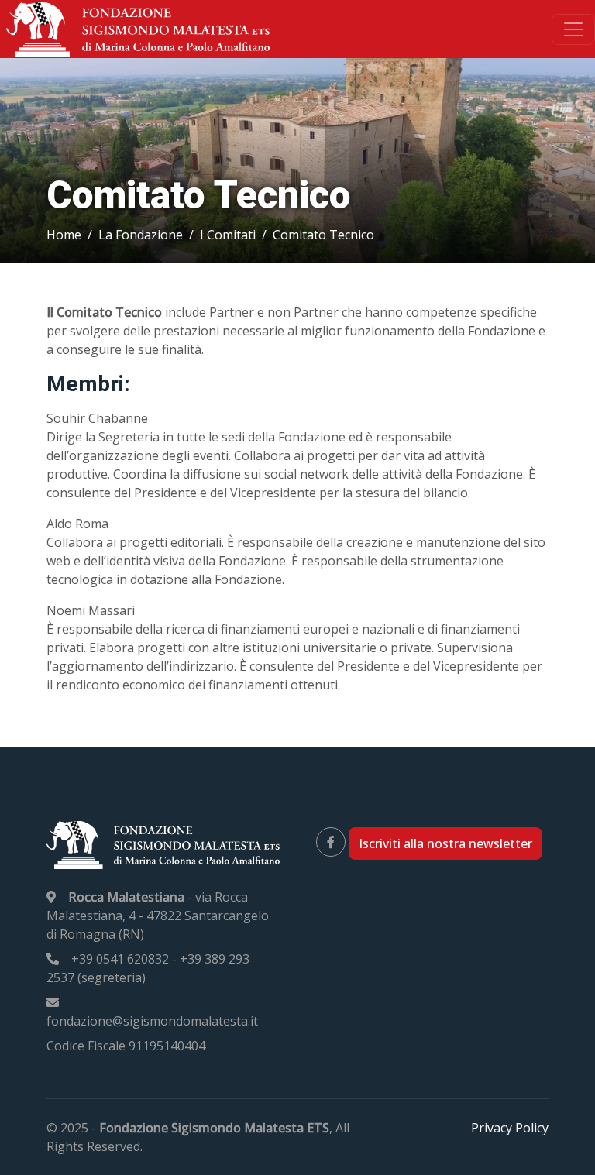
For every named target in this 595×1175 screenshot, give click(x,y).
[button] (63, 234)
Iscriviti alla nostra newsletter (445, 843)
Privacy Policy (510, 1127)
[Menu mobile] (573, 29)
